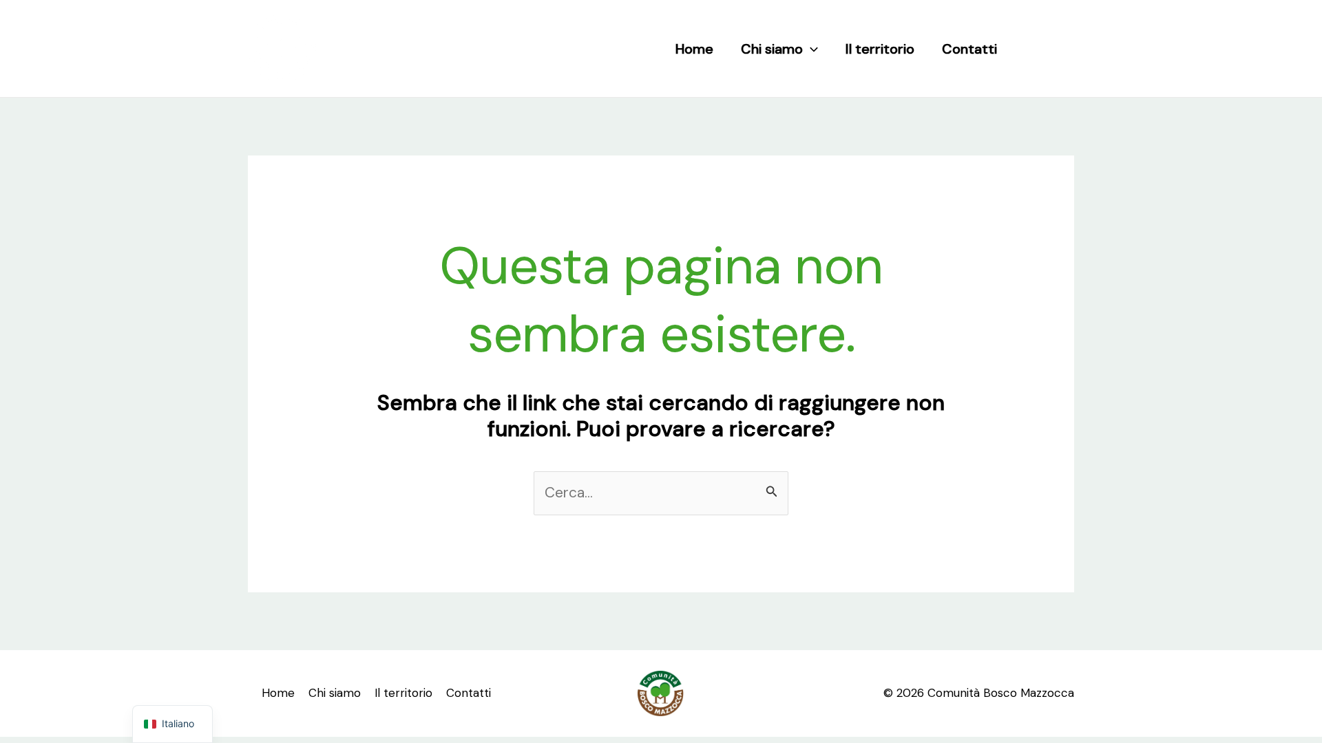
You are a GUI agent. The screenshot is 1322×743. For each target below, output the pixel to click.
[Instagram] (1063, 49)
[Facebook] (1035, 49)
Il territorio (880, 49)
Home (694, 49)
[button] (810, 49)
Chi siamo (772, 49)
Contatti (969, 49)
